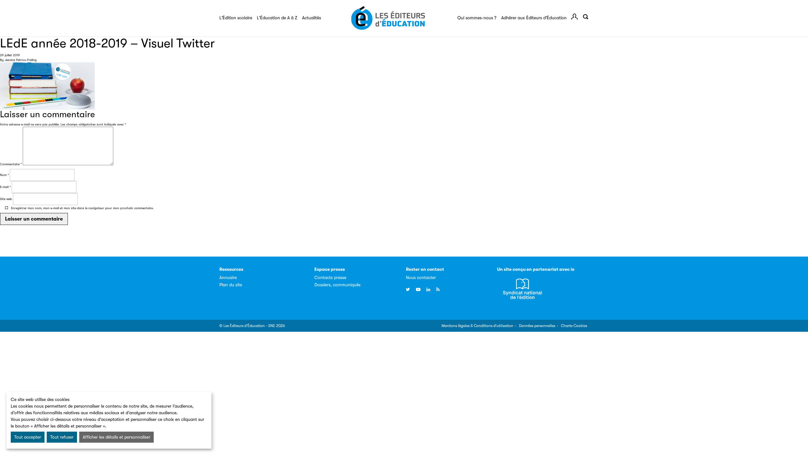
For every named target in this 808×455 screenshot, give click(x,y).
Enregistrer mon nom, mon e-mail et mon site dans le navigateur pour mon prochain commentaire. (82, 208)
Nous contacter (421, 277)
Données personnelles (537, 326)
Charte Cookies (574, 326)
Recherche (585, 17)
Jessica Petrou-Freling (21, 60)
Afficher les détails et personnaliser (116, 437)
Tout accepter (27, 437)
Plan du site (230, 284)
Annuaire (228, 277)
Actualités (311, 17)
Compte (574, 17)
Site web (6, 199)
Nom (4, 175)
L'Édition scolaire (235, 17)
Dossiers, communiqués (337, 284)
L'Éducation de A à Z (277, 17)
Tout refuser (62, 437)
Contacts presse (330, 277)
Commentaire (11, 164)
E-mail (5, 187)
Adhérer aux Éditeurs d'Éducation (534, 17)
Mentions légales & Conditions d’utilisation (477, 326)
